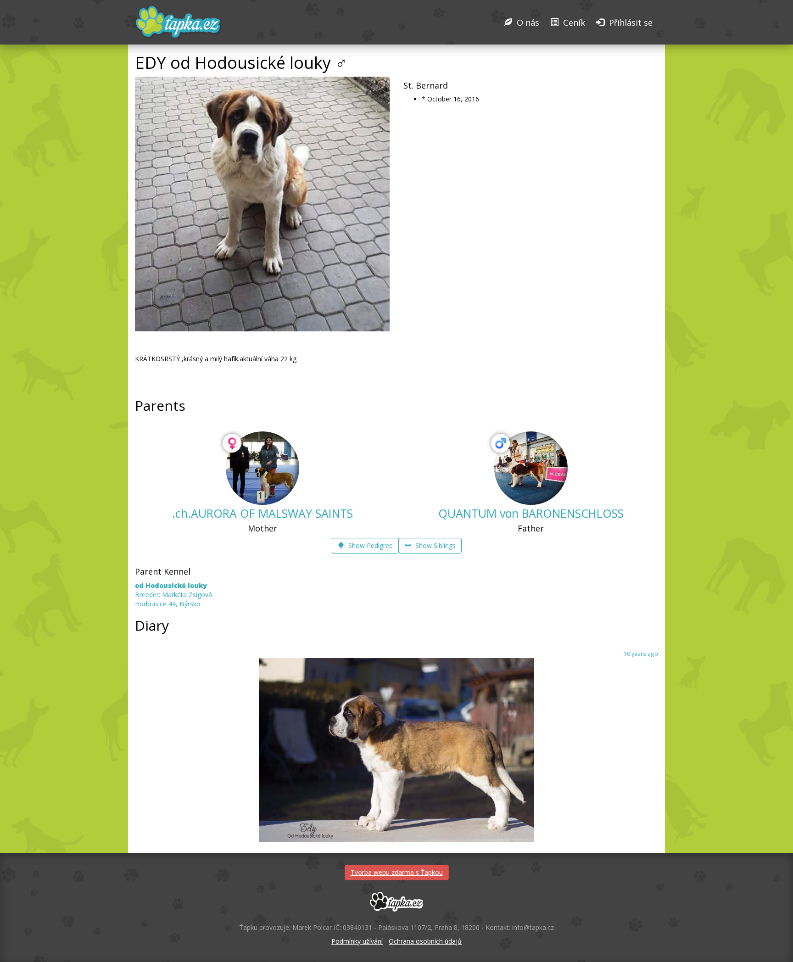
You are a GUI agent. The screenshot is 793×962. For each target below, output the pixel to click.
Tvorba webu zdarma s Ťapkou (397, 872)
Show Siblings (434, 545)
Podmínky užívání (357, 941)
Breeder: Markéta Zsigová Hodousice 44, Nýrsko (173, 594)
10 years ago (641, 653)
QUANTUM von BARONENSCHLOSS (531, 513)
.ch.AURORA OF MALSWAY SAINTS (262, 513)
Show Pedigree (369, 545)
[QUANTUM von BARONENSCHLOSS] (531, 468)
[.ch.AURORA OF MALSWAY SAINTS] (262, 468)
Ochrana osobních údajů (425, 941)
